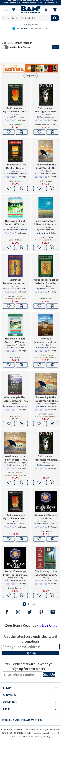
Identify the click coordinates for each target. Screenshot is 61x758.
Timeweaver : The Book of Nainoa (15, 166)
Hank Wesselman (16, 117)
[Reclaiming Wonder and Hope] (46, 501)
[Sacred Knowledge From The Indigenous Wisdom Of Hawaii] (15, 558)
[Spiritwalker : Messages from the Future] (45, 94)
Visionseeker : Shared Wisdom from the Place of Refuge (45, 281)
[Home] (30, 9)
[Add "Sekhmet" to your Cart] (22, 306)
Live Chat (49, 625)
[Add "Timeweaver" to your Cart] (22, 188)
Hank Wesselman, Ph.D (47, 580)
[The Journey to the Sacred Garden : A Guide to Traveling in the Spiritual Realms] (45, 558)
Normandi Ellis (21, 288)
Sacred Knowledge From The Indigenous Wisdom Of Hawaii (15, 573)
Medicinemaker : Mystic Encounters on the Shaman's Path (15, 109)
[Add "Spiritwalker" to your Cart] (52, 132)
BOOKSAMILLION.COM (16, 732)
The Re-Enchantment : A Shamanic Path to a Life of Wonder (45, 222)
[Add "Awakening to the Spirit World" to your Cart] (52, 188)
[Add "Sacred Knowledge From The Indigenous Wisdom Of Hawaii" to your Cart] (22, 595)
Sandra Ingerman (44, 406)
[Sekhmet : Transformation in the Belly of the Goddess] (15, 266)
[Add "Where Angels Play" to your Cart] (22, 423)
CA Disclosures (25, 736)
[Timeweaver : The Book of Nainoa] (15, 151)
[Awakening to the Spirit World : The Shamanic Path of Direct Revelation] (46, 151)
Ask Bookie (22, 28)
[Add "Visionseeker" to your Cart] (52, 306)
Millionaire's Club (39, 28)
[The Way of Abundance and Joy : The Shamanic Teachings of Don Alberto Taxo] (46, 325)
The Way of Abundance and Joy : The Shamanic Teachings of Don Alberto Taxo (46, 340)
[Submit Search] (55, 18)
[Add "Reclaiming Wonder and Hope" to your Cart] (52, 538)
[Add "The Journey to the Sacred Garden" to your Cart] (52, 595)
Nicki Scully (9, 288)
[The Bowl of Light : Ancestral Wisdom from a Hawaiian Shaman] (15, 207)
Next (35, 604)
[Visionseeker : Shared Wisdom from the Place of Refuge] (46, 266)
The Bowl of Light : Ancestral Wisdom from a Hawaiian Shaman (15, 222)
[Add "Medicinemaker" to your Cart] (22, 132)
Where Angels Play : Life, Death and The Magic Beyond (15, 399)
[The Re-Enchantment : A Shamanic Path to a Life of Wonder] (46, 207)
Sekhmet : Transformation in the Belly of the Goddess (15, 281)
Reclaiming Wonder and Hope (45, 516)
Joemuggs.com (40, 732)
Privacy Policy (42, 736)
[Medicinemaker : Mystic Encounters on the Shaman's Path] (15, 94)
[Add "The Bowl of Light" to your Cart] (22, 247)
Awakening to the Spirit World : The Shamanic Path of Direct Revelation (46, 166)
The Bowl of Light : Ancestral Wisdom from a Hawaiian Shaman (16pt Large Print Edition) (15, 340)
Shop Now (30, 75)
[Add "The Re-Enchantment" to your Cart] (52, 247)
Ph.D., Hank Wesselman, (47, 524)
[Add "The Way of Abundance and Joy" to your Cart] (52, 364)
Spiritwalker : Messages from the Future (46, 109)
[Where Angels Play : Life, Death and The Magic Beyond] (15, 383)
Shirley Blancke (44, 347)
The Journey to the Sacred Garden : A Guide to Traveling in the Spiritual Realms (46, 573)
